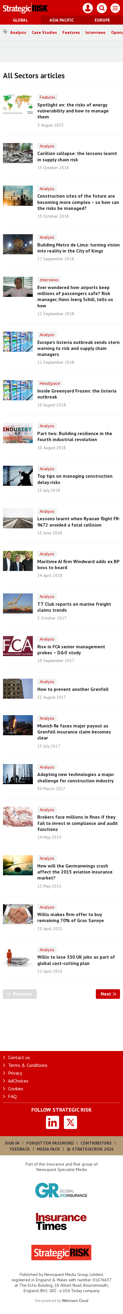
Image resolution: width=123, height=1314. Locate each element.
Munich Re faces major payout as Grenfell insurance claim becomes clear (74, 732)
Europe (102, 20)
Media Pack (48, 1149)
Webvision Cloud (75, 1300)
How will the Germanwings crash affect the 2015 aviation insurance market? (75, 872)
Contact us (19, 1057)
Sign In (12, 1143)
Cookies (15, 1089)
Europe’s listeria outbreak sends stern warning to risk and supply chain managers (78, 348)
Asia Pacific (62, 20)
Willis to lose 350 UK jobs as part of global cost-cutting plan (76, 960)
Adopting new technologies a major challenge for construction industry (75, 777)
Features (71, 32)
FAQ (12, 1096)
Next (110, 994)
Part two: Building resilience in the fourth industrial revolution (74, 436)
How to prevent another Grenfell (73, 689)
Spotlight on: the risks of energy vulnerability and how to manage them (73, 111)
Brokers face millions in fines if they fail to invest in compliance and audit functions (77, 823)
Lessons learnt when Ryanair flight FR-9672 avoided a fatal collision (78, 521)
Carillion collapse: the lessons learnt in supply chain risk (77, 156)
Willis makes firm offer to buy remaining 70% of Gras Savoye (70, 917)
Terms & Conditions (27, 1065)
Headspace (50, 383)
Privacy (15, 1073)
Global (20, 20)
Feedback (20, 1149)
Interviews (95, 32)
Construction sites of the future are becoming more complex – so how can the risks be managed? (78, 202)
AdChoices (18, 1081)
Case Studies (44, 32)
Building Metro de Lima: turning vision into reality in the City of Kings (78, 248)
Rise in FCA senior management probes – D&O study (71, 650)
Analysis (18, 32)
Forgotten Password (50, 1143)
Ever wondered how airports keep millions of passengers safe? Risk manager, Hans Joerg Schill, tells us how (75, 296)
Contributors (96, 1143)
